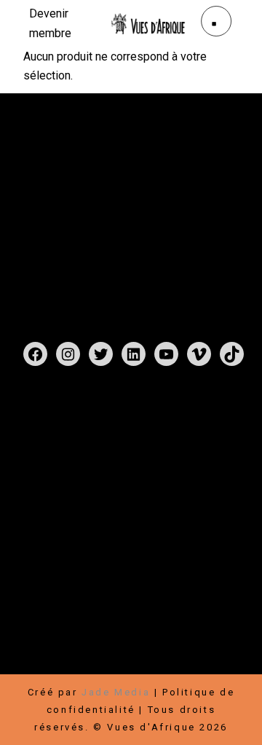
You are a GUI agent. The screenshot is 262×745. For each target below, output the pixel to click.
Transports (55, 647)
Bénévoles (53, 630)
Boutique (109, 478)
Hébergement (136, 630)
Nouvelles (120, 513)
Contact (184, 513)
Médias (44, 531)
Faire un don (60, 595)
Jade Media (116, 692)
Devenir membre (157, 595)
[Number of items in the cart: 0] (39, 407)
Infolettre (198, 612)
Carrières (130, 612)
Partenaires (57, 612)
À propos (51, 513)
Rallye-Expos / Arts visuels (104, 496)
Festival (47, 478)
